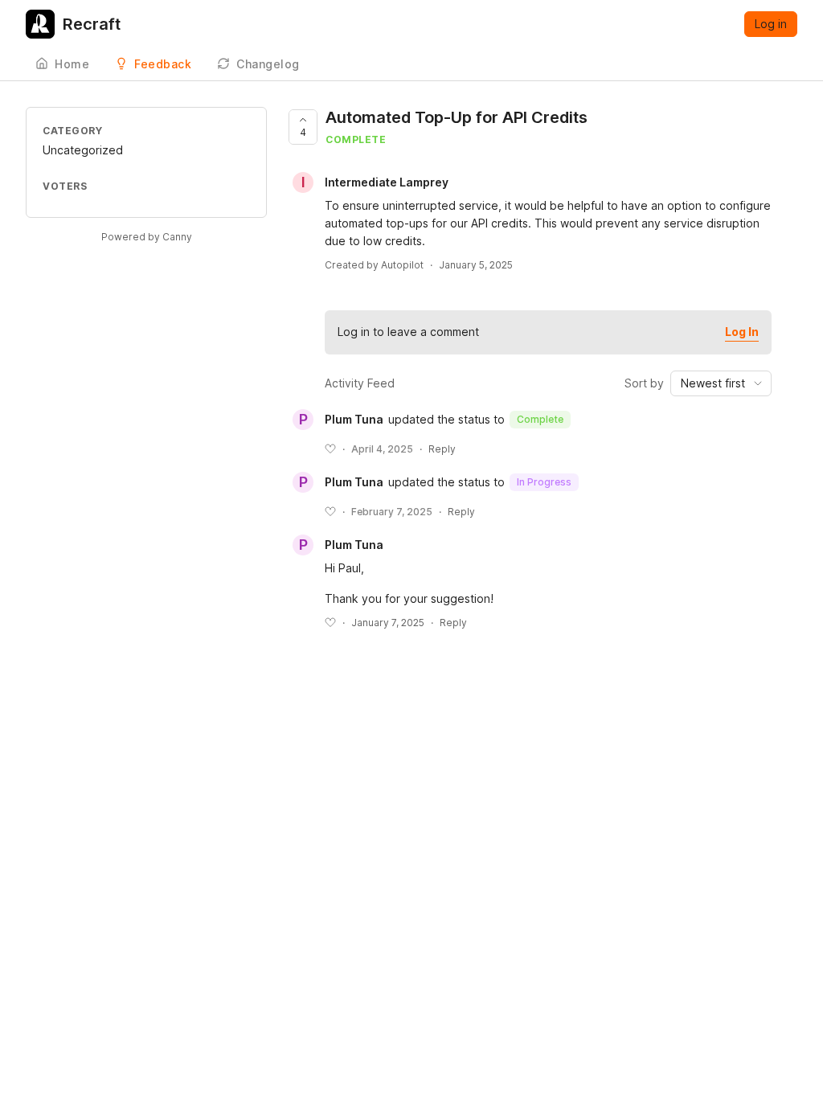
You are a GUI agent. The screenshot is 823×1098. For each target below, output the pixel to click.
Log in (771, 24)
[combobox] (721, 383)
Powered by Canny (146, 237)
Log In (742, 331)
